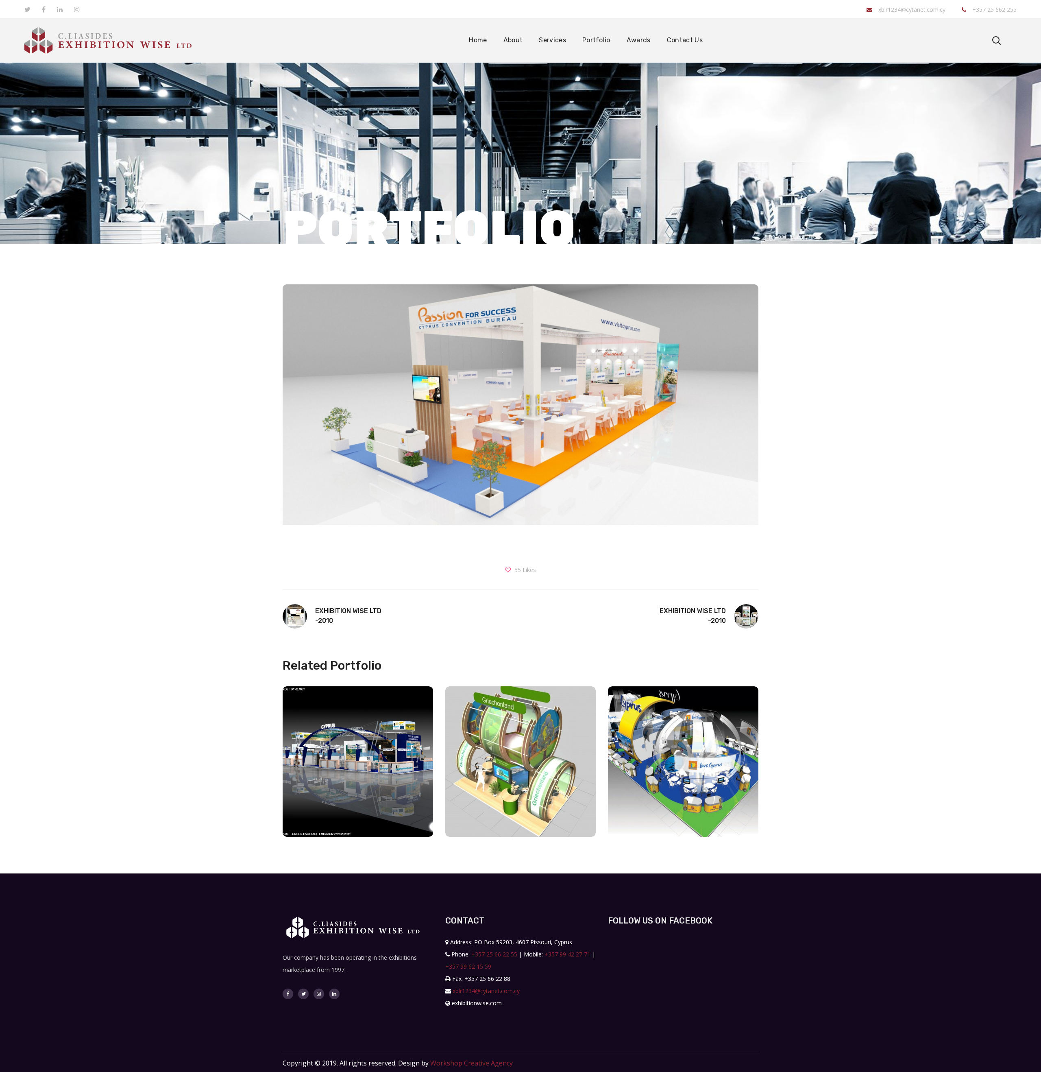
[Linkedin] (334, 994)
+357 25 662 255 (994, 9)
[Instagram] (319, 994)
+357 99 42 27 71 (567, 954)
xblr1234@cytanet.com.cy (911, 9)
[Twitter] (303, 994)
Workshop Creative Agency (471, 1063)
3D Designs (358, 780)
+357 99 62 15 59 (468, 966)
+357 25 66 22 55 (494, 954)
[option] (358, 767)
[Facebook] (288, 994)
